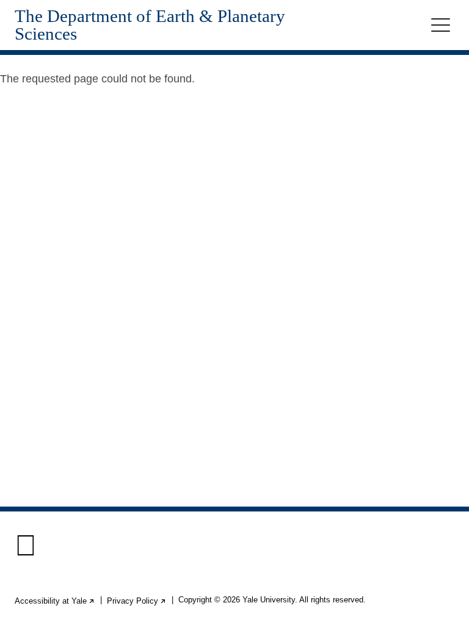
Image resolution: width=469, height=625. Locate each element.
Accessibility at (55, 600)
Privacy (137, 600)
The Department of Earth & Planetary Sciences (150, 25)
